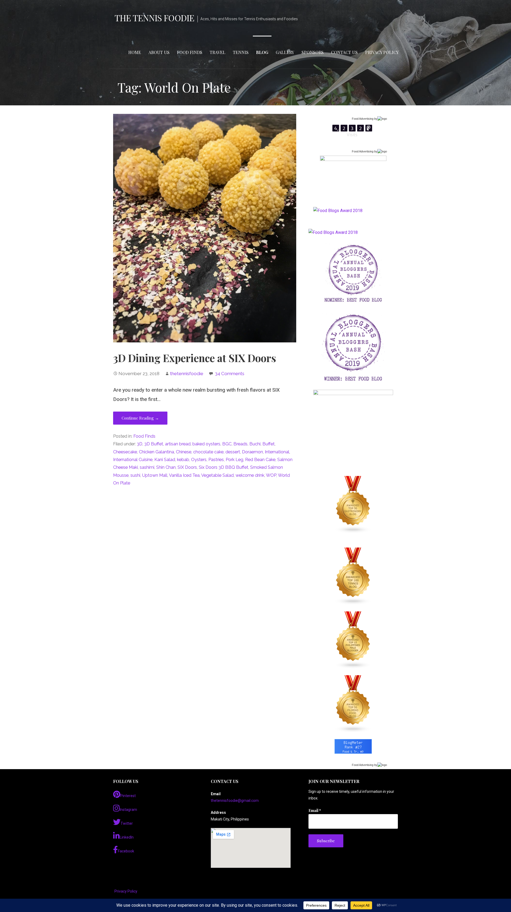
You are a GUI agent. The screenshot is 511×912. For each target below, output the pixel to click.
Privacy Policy (382, 52)
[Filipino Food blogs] (353, 704)
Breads (240, 443)
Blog (262, 52)
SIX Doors (187, 467)
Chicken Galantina (156, 451)
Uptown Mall (154, 475)
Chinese (183, 451)
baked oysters (206, 443)
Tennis (241, 52)
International (277, 451)
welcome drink (250, 475)
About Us (159, 52)
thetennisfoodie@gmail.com (235, 800)
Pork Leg (234, 459)
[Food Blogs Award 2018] (333, 232)
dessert (232, 451)
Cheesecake (125, 451)
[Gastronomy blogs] (353, 504)
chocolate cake (208, 451)
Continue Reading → (140, 418)
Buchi (255, 443)
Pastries (216, 459)
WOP (271, 475)
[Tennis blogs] (353, 576)
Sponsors (313, 52)
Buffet (268, 443)
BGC (227, 443)
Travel (217, 52)
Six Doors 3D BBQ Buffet (223, 467)
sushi (135, 475)
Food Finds (189, 52)
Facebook (126, 851)
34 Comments (229, 373)
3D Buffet (153, 443)
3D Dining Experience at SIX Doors (194, 358)
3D (139, 443)
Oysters (199, 459)
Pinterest (128, 796)
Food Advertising (362, 118)
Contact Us (344, 52)
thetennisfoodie (186, 373)
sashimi (147, 467)
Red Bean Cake (260, 459)
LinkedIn (127, 837)
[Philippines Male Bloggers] (353, 640)
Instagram (128, 809)
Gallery (285, 52)
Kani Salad (164, 459)
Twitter (127, 823)
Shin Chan (166, 467)
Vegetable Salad (217, 475)
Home (134, 52)
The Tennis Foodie (154, 17)
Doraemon (252, 451)
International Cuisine (133, 459)
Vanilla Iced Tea (184, 475)
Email (314, 810)
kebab (183, 459)
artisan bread (178, 443)
